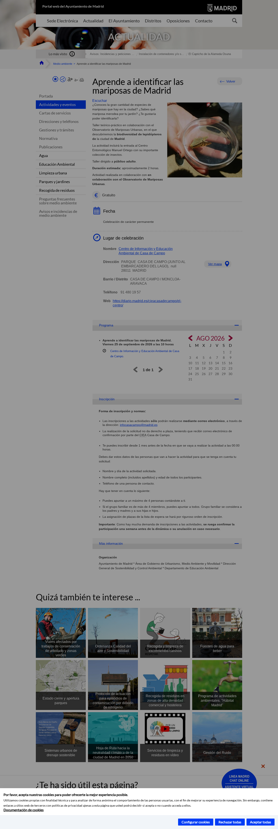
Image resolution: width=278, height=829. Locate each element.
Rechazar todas (229, 822)
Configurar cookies (196, 822)
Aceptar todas (260, 822)
